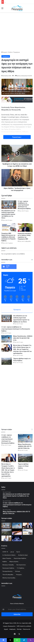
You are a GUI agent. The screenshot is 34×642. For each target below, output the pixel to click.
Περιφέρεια (16, 52)
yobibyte (28, 626)
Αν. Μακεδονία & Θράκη (8, 555)
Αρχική (5, 52)
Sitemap (19, 629)
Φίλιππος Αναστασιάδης (8, 578)
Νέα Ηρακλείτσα (21, 565)
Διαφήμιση (12, 629)
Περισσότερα (16, 137)
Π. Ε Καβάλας (20, 568)
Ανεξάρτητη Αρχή (23, 555)
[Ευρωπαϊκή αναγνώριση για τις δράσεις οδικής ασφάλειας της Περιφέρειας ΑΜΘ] (25, 227)
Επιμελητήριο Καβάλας (20, 558)
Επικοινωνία (26, 629)
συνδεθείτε (21, 254)
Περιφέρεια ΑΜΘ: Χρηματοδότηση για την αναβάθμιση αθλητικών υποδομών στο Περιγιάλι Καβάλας (8, 237)
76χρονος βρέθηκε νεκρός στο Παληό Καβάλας (23, 466)
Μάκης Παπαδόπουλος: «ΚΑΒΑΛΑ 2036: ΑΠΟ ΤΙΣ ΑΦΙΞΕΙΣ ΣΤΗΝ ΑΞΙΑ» (22, 338)
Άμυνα (18, 551)
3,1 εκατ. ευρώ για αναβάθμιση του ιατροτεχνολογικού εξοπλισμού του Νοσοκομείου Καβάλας (24, 204)
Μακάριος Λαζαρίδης (8, 565)
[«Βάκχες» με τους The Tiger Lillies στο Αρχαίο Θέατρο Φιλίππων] (17, 538)
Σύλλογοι (17, 571)
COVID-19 (5, 551)
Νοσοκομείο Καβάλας (8, 568)
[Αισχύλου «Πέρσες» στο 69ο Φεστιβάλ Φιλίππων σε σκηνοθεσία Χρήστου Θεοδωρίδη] (17, 532)
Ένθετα (10, 52)
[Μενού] (2, 9)
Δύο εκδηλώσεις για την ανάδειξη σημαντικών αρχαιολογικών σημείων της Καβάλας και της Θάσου (8, 214)
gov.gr (12, 551)
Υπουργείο (19, 574)
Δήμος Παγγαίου (6, 558)
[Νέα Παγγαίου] (17, 8)
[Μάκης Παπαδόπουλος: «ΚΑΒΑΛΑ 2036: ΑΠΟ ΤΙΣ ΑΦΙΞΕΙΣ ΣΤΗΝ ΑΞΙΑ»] (6, 338)
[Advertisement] (17, 31)
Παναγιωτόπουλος (7, 571)
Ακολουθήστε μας (6, 583)
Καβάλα (4, 561)
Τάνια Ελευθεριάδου (7, 574)
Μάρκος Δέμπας (13, 561)
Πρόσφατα (17, 309)
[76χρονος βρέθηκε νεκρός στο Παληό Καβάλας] (6, 361)
